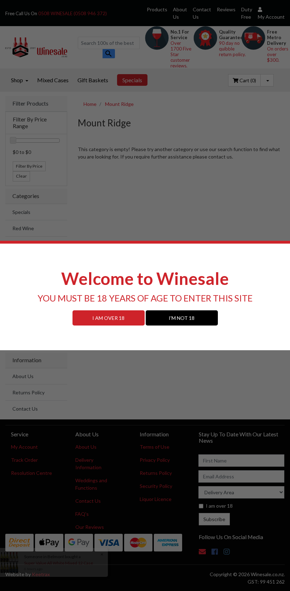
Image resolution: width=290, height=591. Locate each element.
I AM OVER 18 (108, 318)
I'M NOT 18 (182, 318)
